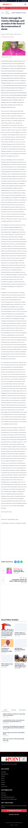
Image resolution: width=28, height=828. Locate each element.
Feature (3, 784)
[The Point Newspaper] (18, 1)
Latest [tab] (5, 710)
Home (2, 12)
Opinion (3, 782)
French (3, 780)
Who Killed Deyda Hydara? (7, 797)
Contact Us (4, 795)
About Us (3, 793)
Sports (2, 778)
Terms (16, 825)
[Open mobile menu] (25, 4)
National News (4, 774)
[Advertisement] (14, 542)
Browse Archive (14, 814)
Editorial (3, 776)
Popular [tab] (13, 710)
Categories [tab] (22, 710)
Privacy (12, 825)
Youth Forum (4, 786)
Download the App (15, 810)
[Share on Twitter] (18, 562)
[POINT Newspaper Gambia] (16, 1)
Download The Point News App (9, 799)
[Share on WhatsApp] (21, 562)
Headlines (3, 772)
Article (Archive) (8, 12)
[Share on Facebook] (15, 562)
